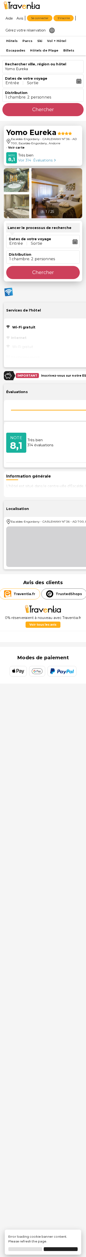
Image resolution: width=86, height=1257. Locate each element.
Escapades (15, 50)
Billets (68, 50)
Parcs (27, 41)
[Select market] (52, 30)
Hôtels (12, 41)
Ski (39, 41)
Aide (9, 18)
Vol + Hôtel (56, 41)
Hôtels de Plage (44, 50)
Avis (19, 18)
